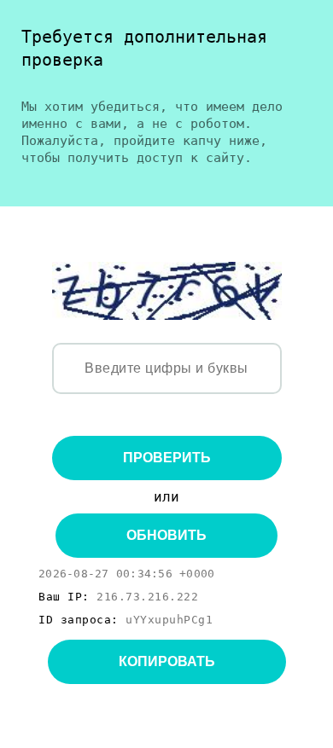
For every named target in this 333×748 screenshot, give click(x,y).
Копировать (167, 661)
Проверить (167, 457)
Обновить (166, 535)
